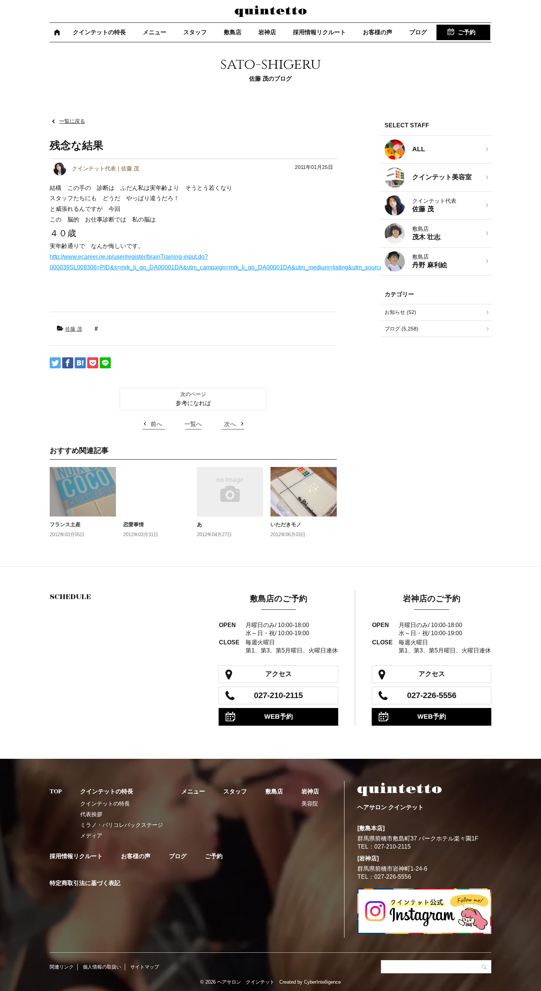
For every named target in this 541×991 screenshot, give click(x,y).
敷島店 (232, 32)
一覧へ (193, 424)
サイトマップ (144, 967)
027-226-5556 (431, 695)
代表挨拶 (91, 814)
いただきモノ (285, 524)
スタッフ (195, 32)
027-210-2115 (278, 695)
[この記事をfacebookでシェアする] (67, 362)
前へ (156, 424)
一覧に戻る (72, 121)
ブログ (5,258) (401, 329)
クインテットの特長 (99, 32)
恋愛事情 (133, 524)
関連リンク (62, 967)
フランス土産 (65, 524)
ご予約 (466, 32)
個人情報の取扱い (102, 967)
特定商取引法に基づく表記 (85, 883)
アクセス (278, 673)
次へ (230, 424)
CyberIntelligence (322, 982)
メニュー (154, 32)
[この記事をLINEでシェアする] (105, 362)
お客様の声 (377, 32)
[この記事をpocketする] (92, 362)
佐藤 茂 (73, 329)
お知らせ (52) (400, 312)
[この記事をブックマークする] (80, 362)
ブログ (418, 32)
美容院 (309, 803)
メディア (91, 835)
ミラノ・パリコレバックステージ (121, 825)
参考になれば (193, 403)
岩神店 (267, 32)
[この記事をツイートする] (55, 362)
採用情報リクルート (319, 32)
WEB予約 (278, 716)
